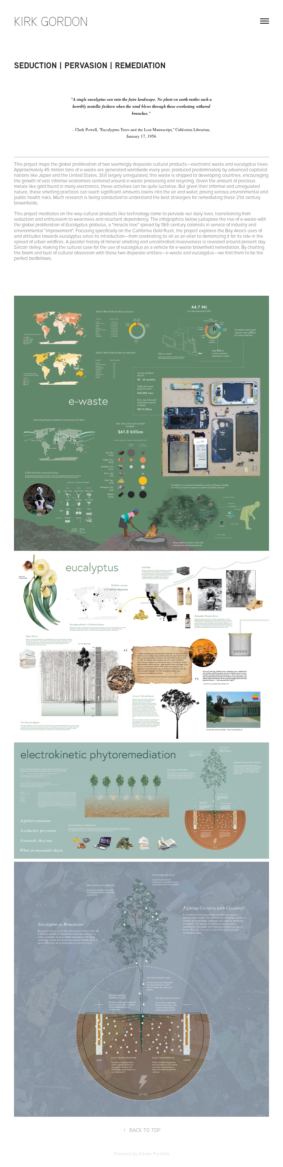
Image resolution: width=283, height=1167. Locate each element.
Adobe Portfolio (154, 1153)
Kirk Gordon (51, 21)
